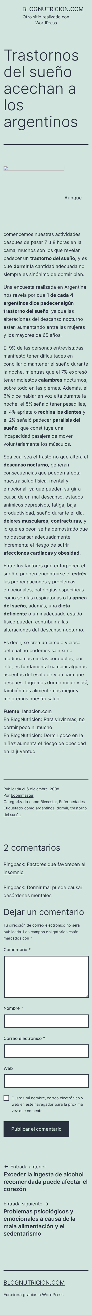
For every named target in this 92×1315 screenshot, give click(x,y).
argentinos (45, 808)
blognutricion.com (53, 9)
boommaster (22, 795)
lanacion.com (37, 711)
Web (8, 1068)
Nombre (13, 1008)
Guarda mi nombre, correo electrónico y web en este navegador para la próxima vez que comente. (47, 1104)
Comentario (17, 949)
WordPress (52, 1294)
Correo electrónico (24, 1038)
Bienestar (49, 801)
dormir (62, 808)
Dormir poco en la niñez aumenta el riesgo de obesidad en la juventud (45, 743)
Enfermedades (72, 801)
